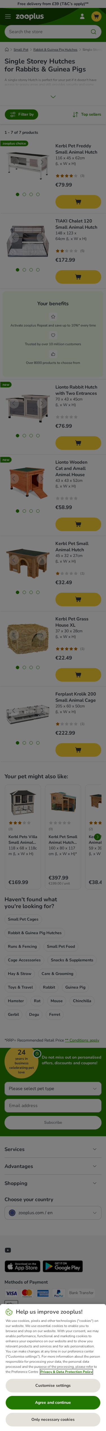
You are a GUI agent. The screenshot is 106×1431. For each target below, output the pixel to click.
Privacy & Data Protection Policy (66, 1371)
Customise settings (53, 1385)
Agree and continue (53, 1402)
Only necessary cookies (53, 1419)
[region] (53, 1367)
